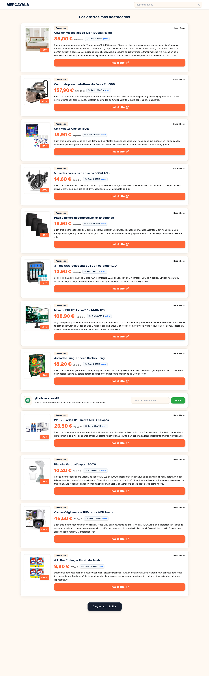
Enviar (178, 400)
